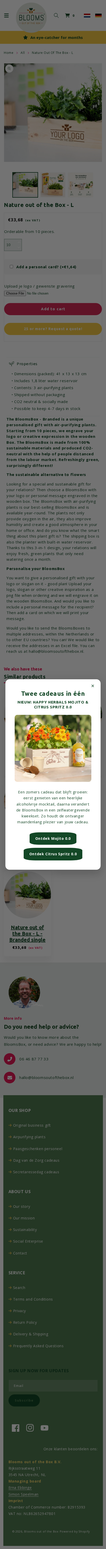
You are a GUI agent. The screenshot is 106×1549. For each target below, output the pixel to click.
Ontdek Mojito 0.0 (53, 838)
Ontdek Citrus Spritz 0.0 (53, 853)
